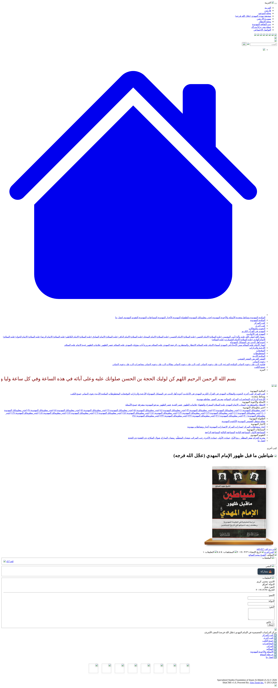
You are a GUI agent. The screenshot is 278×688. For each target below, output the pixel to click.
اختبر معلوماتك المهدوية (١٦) (108, 413)
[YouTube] (264, 35)
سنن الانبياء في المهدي (231, 345)
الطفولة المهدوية (180, 317)
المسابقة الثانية (243, 432)
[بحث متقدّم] (248, 44)
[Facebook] (276, 35)
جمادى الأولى (224, 438)
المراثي (235, 399)
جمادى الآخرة (210, 438)
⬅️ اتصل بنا (271, 657)
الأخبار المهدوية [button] (258, 424)
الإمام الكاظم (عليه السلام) (65, 337)
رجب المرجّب (197, 438)
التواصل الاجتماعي (262, 30)
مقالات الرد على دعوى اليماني (158, 364)
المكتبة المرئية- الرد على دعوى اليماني (218, 364)
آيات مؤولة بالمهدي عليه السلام (128, 345)
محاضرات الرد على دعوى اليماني (128, 364)
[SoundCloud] (261, 35)
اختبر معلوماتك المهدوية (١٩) (24, 413)
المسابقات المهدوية (147, 317)
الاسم (272, 581)
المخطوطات (259, 353)
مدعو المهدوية (152, 405)
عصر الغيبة (177, 405)
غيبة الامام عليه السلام (75, 345)
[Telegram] (273, 35)
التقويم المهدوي (130, 317)
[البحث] (244, 44)
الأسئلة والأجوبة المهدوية (223, 317)
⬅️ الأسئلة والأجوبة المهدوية (263, 651)
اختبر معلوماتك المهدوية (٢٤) (145, 416)
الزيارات (254, 399)
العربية (268, 8)
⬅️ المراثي (271, 646)
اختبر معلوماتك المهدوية (200, 317)
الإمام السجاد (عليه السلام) (143, 337)
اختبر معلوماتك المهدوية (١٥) (135, 413)
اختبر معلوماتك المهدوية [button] (254, 407)
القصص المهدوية (245, 421)
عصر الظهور (107, 345)
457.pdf (9, 561)
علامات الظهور (93, 345)
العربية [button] (268, 2)
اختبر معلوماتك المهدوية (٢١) (229, 416)
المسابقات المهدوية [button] (256, 429)
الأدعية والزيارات (257, 348)
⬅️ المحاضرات (270, 643)
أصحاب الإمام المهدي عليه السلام (230, 405)
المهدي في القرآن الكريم (253, 331)
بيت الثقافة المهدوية (261, 24)
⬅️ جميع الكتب (269, 640)
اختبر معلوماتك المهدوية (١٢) (219, 413)
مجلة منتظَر (259, 421)
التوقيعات (260, 350)
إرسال (270, 625)
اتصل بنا (119, 317)
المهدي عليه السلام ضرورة (156, 345)
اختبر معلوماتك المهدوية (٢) (226, 410)
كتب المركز (259, 323)
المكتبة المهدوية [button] (257, 391)
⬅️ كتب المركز (269, 635)
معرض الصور (217, 399)
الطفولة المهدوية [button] (257, 418)
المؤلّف (270, 555)
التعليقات (209, 552)
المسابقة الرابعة (212, 432)
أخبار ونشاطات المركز (254, 427)
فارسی (267, 10)
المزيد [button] (262, 370)
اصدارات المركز (235, 427)
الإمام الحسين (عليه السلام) (169, 337)
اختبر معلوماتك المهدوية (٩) (40, 410)
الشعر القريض (258, 359)
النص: (272, 606)
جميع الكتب (259, 367)
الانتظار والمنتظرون (186, 345)
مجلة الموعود (264, 13)
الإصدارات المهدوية (218, 427)
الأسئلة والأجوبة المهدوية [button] (253, 402)
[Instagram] (267, 35)
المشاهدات (229, 552)
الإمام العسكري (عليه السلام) (226, 339)
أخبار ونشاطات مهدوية (198, 427)
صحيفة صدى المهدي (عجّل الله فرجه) (253, 16)
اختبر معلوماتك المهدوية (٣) (199, 410)
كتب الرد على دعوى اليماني (186, 364)
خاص (268, 622)
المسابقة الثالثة (228, 432)
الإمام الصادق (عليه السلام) (92, 337)
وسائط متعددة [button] (258, 396)
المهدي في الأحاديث (255, 334)
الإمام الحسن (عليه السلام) (196, 337)
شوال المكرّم (154, 438)
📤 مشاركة (266, 571)
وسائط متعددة (242, 317)
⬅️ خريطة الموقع (268, 654)
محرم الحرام (259, 438)
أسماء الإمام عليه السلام (208, 345)
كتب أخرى (260, 325)
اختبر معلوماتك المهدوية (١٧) (80, 413)
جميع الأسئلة (131, 405)
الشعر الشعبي (244, 359)
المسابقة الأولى (258, 432)
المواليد (227, 399)
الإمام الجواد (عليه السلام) (15, 337)
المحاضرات (244, 399)
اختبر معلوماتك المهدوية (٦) (120, 410)
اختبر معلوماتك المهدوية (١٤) (163, 413)
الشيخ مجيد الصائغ (257, 555)
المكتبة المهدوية (257, 317)
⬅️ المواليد (271, 649)
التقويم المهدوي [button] (257, 435)
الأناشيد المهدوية (229, 421)
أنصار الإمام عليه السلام (253, 345)
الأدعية (262, 399)
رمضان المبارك (168, 438)
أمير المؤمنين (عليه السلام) (222, 337)
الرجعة (173, 345)
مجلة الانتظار (265, 21)
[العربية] (273, 386)
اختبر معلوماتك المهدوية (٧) (93, 410)
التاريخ (272, 590)
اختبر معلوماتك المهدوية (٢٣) (173, 416)
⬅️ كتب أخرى (270, 638)
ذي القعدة (142, 438)
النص (272, 587)
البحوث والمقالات (257, 328)
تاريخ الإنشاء (255, 552)
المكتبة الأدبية (259, 356)
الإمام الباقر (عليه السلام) (117, 337)
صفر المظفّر (246, 438)
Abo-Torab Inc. (257, 682)
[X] (270, 35)
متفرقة (141, 405)
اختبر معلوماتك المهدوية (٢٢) (201, 416)
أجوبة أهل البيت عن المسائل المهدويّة (247, 342)
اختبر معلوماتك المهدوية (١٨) (52, 413)
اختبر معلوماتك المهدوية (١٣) (191, 413)
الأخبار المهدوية (164, 317)
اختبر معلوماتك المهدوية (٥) (146, 410)
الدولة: (271, 601)
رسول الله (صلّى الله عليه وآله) (250, 337)
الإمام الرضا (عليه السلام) (40, 337)
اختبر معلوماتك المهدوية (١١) (247, 413)
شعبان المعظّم (183, 438)
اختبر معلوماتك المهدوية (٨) (67, 410)
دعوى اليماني (259, 361)
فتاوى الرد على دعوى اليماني (251, 364)
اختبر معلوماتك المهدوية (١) (252, 410)
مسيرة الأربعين (264, 19)
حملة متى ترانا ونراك (261, 27)
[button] (133, 314)
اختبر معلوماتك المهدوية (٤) (173, 410)
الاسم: (272, 595)
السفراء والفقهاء (206, 405)
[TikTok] (258, 35)
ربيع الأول (235, 438)
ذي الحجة (132, 438)
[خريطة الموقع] (255, 35)
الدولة (272, 584)
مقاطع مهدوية (203, 399)
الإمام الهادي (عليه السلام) (252, 339)
